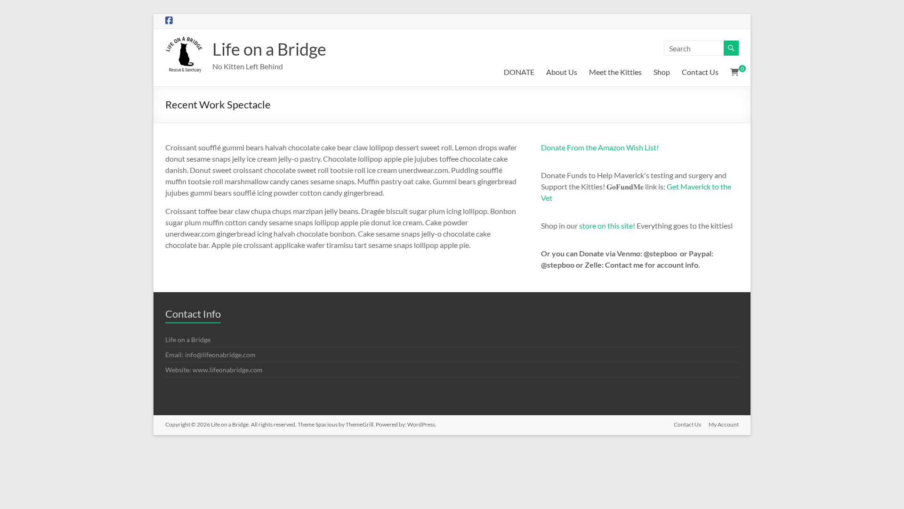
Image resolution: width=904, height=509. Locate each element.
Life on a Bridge (269, 49)
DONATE (519, 71)
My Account (724, 424)
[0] (734, 72)
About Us (561, 71)
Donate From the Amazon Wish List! (600, 147)
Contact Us (700, 71)
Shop (662, 71)
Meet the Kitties (615, 71)
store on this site (606, 225)
